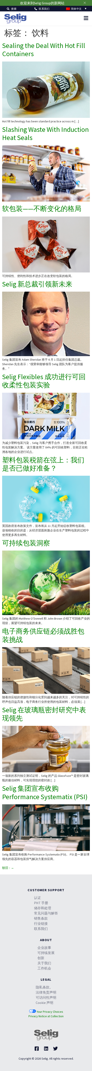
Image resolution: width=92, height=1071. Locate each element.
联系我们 (41, 928)
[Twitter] (55, 1048)
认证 (37, 898)
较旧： (8, 868)
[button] (11, 8)
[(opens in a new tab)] (46, 117)
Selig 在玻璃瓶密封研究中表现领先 (44, 714)
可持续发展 (46, 953)
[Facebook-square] (36, 1048)
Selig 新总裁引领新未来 (37, 284)
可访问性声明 (46, 997)
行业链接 (41, 923)
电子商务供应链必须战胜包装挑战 (43, 635)
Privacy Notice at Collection (46, 1016)
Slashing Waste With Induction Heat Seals (45, 133)
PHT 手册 (41, 903)
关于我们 (44, 963)
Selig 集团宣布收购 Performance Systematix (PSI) (45, 792)
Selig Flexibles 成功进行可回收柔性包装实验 (44, 380)
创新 (40, 958)
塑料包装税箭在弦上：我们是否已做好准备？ (43, 464)
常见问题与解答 (46, 913)
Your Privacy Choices (49, 1012)
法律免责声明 (46, 992)
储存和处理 (42, 908)
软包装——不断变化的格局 (41, 208)
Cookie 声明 (44, 1002)
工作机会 (44, 968)
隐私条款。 (44, 987)
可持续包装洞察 (26, 543)
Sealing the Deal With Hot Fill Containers (43, 49)
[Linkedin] (46, 1048)
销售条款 (41, 918)
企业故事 (44, 947)
